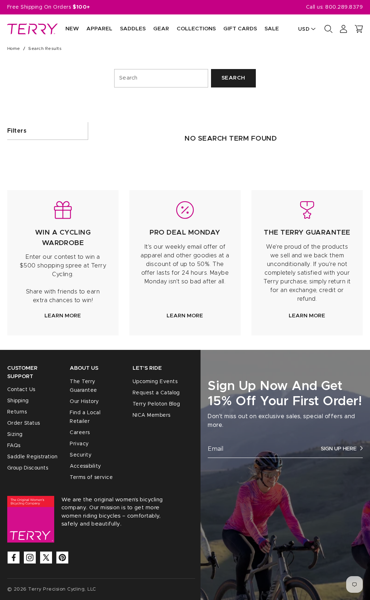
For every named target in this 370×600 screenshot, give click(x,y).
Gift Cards (240, 28)
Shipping (18, 400)
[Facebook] (13, 557)
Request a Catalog (156, 392)
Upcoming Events (155, 381)
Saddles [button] (133, 28)
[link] (63, 262)
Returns (17, 412)
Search (233, 78)
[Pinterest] (62, 557)
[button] (359, 29)
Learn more (62, 315)
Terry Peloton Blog (156, 404)
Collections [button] (196, 28)
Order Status (23, 423)
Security (80, 455)
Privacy (79, 443)
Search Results (44, 48)
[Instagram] (29, 557)
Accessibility (85, 466)
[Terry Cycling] (32, 28)
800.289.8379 (344, 7)
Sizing (15, 434)
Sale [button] (271, 28)
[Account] (344, 29)
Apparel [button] (99, 28)
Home (13, 48)
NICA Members (152, 415)
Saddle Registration (32, 456)
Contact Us (21, 389)
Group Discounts (27, 468)
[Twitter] (46, 557)
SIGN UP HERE (339, 448)
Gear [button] (161, 28)
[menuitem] (68, 29)
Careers (80, 432)
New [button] (72, 28)
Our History (84, 401)
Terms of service (91, 477)
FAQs (14, 445)
